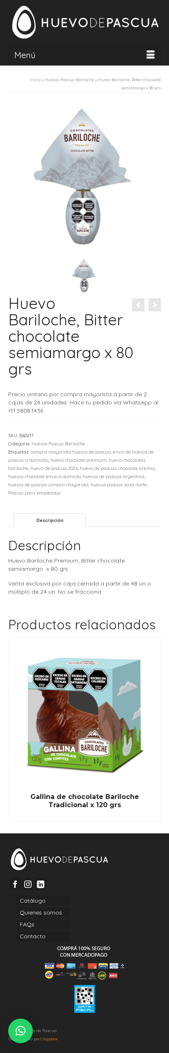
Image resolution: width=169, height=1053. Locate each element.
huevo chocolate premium (78, 460)
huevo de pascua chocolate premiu (117, 468)
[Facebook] (15, 883)
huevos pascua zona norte (119, 485)
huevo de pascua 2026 (54, 468)
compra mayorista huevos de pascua (70, 452)
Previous (15, 729)
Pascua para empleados (34, 493)
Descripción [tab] (50, 520)
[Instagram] (28, 883)
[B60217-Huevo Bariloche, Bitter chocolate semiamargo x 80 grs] (84, 176)
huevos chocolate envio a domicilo (44, 476)
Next (153, 729)
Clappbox (49, 1039)
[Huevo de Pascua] (84, 22)
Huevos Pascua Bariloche (58, 444)
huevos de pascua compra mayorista (48, 485)
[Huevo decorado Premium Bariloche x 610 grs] (138, 304)
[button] (20, 1031)
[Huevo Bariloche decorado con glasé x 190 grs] (154, 304)
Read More (84, 815)
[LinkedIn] (40, 883)
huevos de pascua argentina (113, 476)
